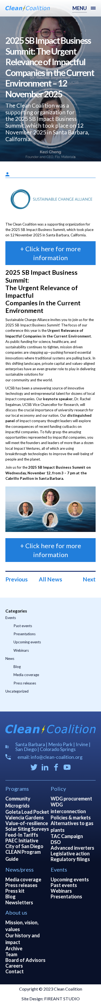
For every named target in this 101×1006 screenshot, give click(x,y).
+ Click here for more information (50, 253)
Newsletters (19, 902)
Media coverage (26, 675)
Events (10, 617)
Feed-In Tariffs (21, 835)
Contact (14, 971)
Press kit (15, 891)
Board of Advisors (25, 960)
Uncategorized (17, 691)
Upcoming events (27, 642)
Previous (16, 579)
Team (11, 954)
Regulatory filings (70, 859)
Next (89, 579)
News (9, 658)
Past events (22, 626)
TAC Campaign (67, 836)
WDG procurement (71, 799)
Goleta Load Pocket (27, 812)
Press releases (24, 683)
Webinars (21, 650)
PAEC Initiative (21, 840)
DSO (56, 842)
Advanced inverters (72, 848)
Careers (14, 966)
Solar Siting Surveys (27, 829)
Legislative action (70, 853)
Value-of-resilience (26, 823)
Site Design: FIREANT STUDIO (51, 998)
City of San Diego (24, 846)
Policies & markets (71, 817)
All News (50, 579)
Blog (17, 666)
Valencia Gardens (24, 817)
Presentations (24, 634)
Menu (79, 8)
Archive (13, 948)
